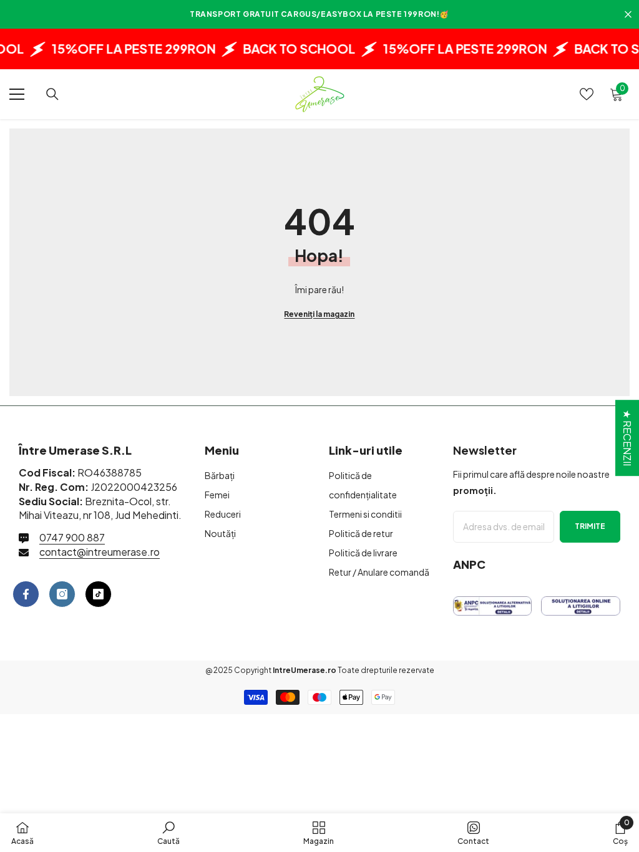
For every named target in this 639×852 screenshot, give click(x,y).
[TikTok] (98, 594)
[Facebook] (25, 594)
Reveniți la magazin (319, 314)
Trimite (590, 526)
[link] (168, 833)
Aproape (628, 14)
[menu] (16, 94)
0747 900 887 (72, 537)
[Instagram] (62, 594)
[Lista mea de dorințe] (586, 94)
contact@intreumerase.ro (99, 551)
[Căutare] (52, 94)
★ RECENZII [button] (627, 438)
